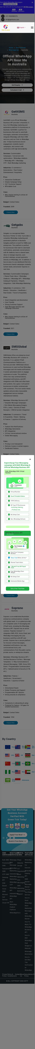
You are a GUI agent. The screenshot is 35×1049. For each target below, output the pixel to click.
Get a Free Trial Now (17, 588)
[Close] (30, 459)
